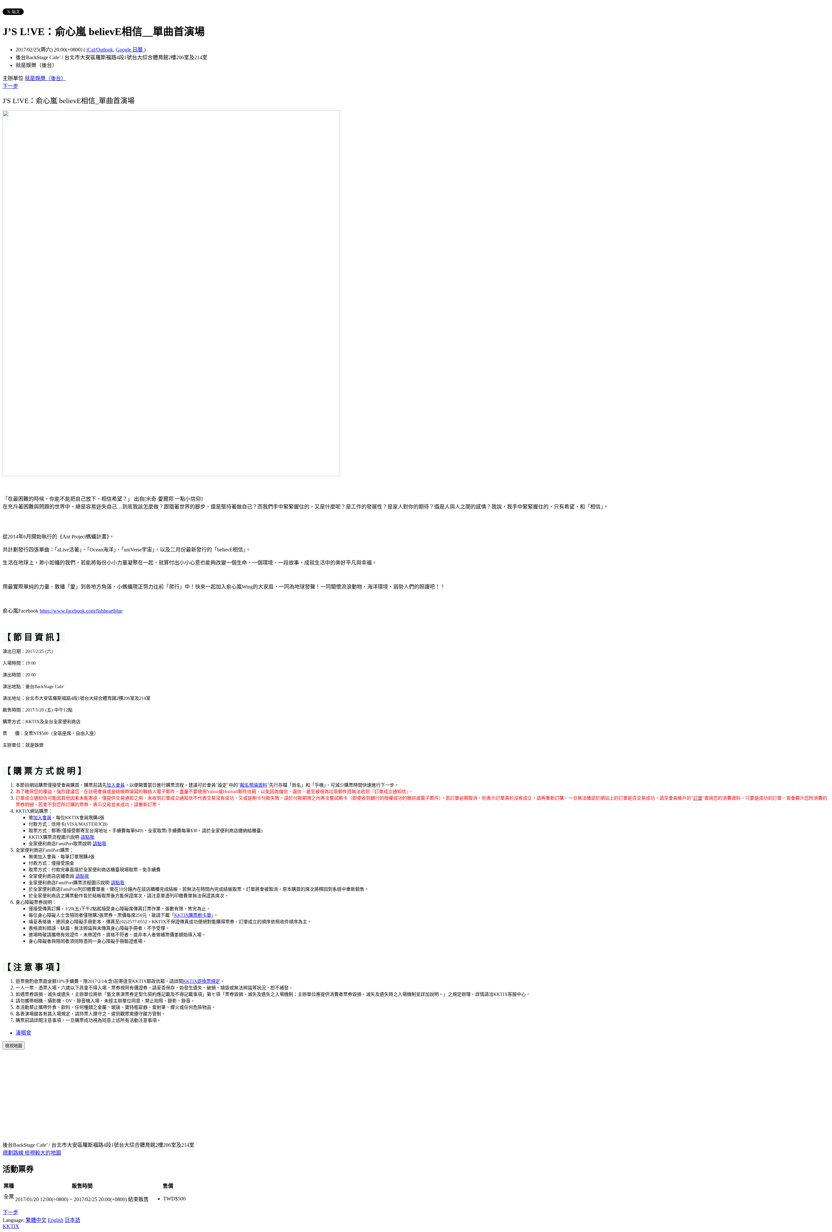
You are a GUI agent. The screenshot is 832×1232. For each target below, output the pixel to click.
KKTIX (11, 1226)
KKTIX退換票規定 (201, 981)
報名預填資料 (253, 785)
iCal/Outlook (99, 49)
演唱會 (23, 1033)
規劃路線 (14, 1153)
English (55, 1220)
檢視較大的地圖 (43, 1153)
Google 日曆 (130, 49)
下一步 (10, 86)
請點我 (87, 837)
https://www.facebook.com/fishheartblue (81, 611)
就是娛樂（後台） (45, 78)
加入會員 (116, 785)
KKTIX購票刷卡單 (192, 915)
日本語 (72, 1220)
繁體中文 (36, 1220)
